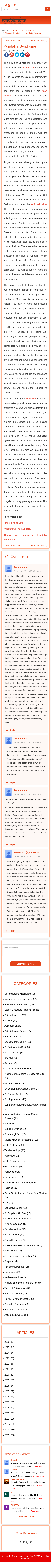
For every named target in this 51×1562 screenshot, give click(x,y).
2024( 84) (9, 1353)
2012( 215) (9, 1419)
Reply (12, 730)
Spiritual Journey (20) (15, 1015)
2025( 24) (9, 1347)
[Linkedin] (11, 5)
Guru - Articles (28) (13, 1166)
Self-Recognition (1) (14, 1161)
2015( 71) (9, 1402)
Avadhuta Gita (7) (13, 1026)
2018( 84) (9, 1386)
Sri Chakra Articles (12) (16, 1094)
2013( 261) (9, 1413)
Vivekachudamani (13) (15, 1224)
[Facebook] (2, 5)
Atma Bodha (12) (12, 1036)
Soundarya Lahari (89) (15, 1208)
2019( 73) (9, 1380)
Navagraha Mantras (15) (16, 1267)
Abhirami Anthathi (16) (15, 1293)
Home (5, 30)
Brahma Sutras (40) (14, 1234)
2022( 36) (9, 1364)
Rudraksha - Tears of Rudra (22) (20, 999)
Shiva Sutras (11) (13, 1250)
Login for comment (25, 964)
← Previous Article (14, 41)
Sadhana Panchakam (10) (17, 1042)
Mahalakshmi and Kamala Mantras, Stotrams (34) (22, 1116)
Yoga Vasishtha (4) (13, 1172)
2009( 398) (9, 1435)
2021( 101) (9, 1369)
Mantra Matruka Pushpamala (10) (21, 1140)
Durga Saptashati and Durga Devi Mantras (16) (25, 1195)
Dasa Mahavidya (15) (15, 1229)
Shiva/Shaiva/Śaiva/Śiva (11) (19, 1004)
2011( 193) (9, 1424)
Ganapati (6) (10, 1063)
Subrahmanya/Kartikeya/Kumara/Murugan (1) (25, 1107)
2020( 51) (9, 1375)
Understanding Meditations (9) (19, 994)
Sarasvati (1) (10, 1123)
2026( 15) (9, 1342)
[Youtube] (8, 5)
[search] (47, 9)
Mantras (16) (10, 1020)
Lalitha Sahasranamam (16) (18, 1069)
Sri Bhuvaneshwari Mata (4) (18, 1218)
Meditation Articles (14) (15, 1277)
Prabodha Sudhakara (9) (16, 1304)
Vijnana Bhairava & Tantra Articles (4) (23, 1283)
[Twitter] (5, 5)
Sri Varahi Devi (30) (14, 1052)
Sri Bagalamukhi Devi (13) (17, 1213)
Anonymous (20, 567)
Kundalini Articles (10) (15, 1129)
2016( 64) (9, 1396)
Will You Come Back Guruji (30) (20, 1182)
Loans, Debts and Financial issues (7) (23, 1010)
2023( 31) (9, 1358)
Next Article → (39, 41)
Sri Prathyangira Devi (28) (17, 1047)
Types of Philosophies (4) (17, 1288)
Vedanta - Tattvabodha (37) (17, 1309)
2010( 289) (9, 1429)
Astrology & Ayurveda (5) (16, 1315)
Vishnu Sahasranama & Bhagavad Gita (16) (24, 1076)
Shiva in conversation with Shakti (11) (23, 1245)
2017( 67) (9, 1391)
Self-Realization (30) (14, 1145)
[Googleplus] (15, 5)
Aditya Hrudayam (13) (15, 1240)
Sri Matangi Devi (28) (15, 1134)
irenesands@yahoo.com (27, 852)
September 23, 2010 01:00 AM (27, 742)
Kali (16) (8, 1202)
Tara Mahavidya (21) (14, 1150)
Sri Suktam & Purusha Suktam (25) (21, 1089)
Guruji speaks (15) (13, 1177)
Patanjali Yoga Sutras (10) (17, 1031)
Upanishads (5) (12, 1272)
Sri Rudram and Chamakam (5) (20, 1256)
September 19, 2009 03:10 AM (27, 571)
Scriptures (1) (11, 1261)
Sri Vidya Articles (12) (15, 1099)
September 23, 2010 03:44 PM (27, 794)
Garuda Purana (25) (14, 1083)
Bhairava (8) (10, 1058)
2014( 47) (9, 1408)
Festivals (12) (11, 1188)
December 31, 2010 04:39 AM (27, 856)
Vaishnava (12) (12, 1156)
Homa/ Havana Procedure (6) (19, 1299)
